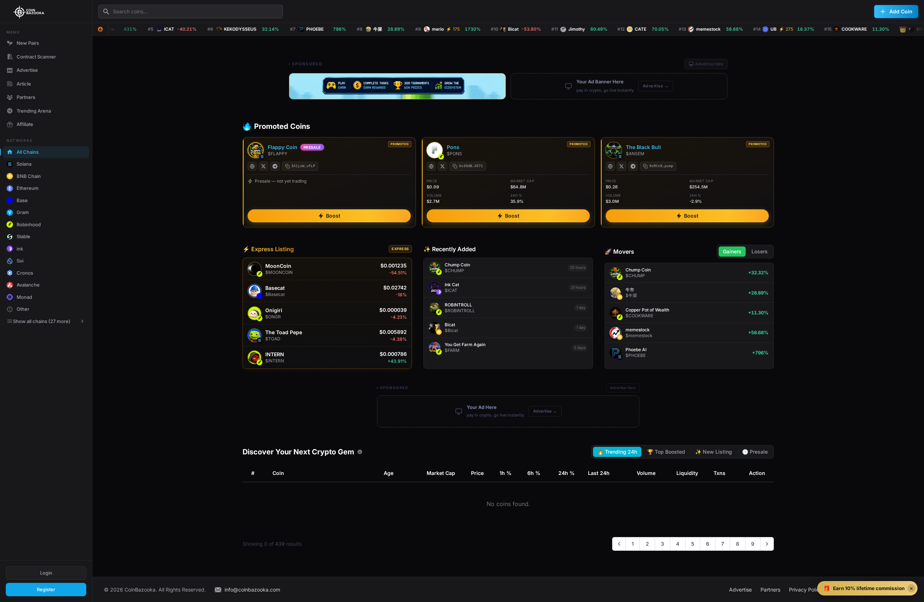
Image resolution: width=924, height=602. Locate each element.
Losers (759, 251)
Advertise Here (709, 63)
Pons (453, 147)
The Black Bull (643, 147)
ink (20, 249)
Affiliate (25, 124)
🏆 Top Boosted (666, 452)
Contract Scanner (36, 57)
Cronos (25, 273)
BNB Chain (29, 176)
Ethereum (28, 188)
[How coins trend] (360, 452)
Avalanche (28, 285)
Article (24, 84)
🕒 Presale (755, 452)
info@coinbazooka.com (252, 589)
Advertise (27, 70)
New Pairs (28, 43)
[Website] (252, 166)
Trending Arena (34, 111)
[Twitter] (263, 166)
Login (46, 573)
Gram (23, 212)
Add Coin (900, 11)
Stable (23, 236)
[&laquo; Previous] (619, 544)
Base (22, 200)
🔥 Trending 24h (617, 452)
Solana (24, 164)
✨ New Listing (713, 452)
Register (46, 589)
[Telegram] (275, 166)
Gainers (732, 251)
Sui (20, 260)
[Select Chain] (100, 29)
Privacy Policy (805, 589)
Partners (26, 97)
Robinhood (29, 224)
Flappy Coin (282, 147)
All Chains (28, 152)
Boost (333, 216)
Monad (24, 297)
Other (23, 309)
